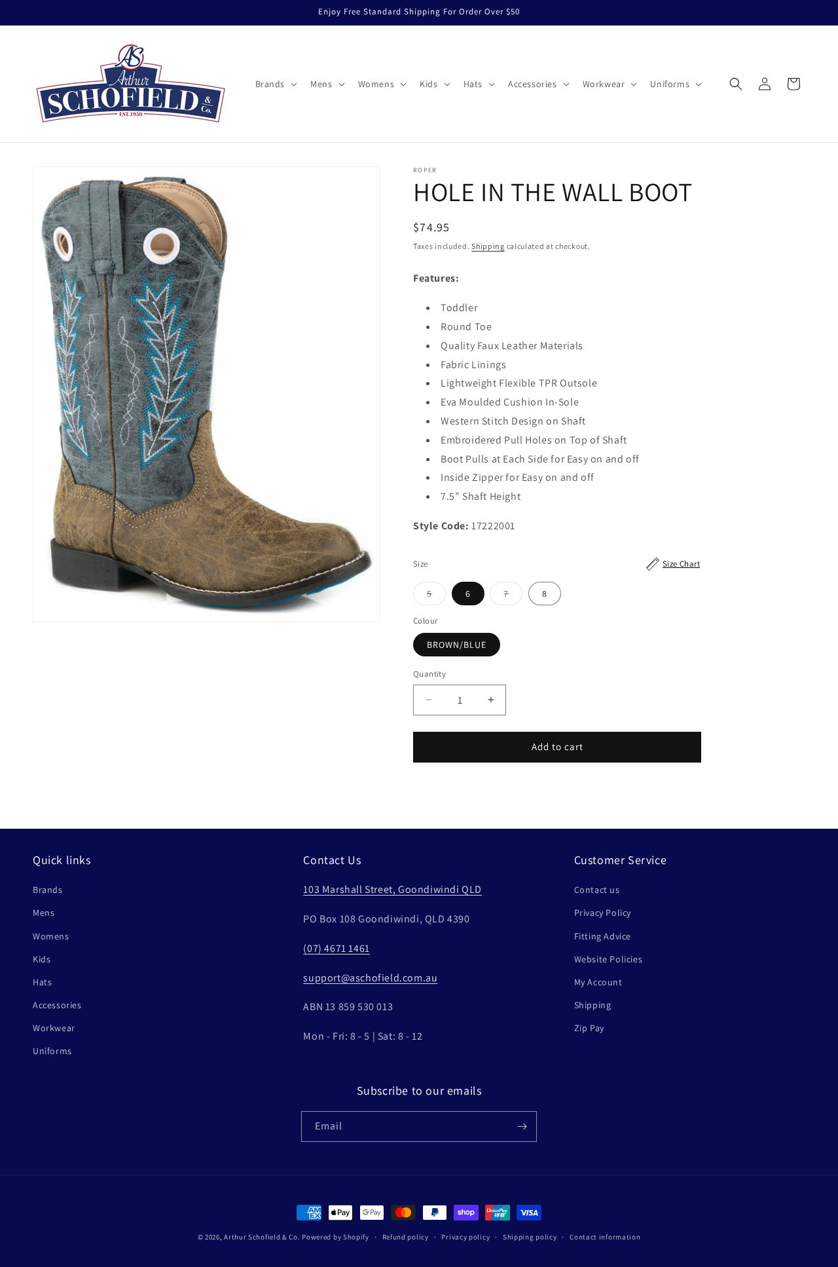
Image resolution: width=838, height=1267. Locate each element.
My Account (598, 982)
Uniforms (52, 1051)
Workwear (54, 1028)
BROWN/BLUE (456, 645)
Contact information (605, 1236)
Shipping (488, 246)
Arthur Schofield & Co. (262, 1236)
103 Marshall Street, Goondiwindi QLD (392, 889)
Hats (42, 982)
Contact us (597, 890)
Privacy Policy (602, 912)
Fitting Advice (602, 936)
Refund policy (405, 1236)
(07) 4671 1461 (336, 948)
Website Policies (608, 959)
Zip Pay (589, 1028)
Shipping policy (530, 1236)
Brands (48, 890)
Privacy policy (465, 1236)
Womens (51, 936)
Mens (43, 912)
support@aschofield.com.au (370, 978)
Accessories (57, 1005)
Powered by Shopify (335, 1236)
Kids (41, 959)
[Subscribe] (521, 1126)
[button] (275, 84)
